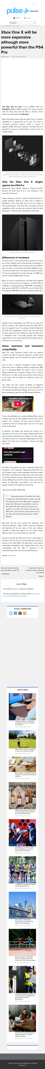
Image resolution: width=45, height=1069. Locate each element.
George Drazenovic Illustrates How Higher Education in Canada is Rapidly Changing (25, 1034)
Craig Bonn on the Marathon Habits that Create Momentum (25, 885)
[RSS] (24, 613)
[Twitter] (10, 613)
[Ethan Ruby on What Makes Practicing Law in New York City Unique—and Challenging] (22, 905)
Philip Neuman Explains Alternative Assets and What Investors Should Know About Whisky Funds (25, 811)
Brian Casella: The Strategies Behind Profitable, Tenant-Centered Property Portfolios (25, 774)
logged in (16, 589)
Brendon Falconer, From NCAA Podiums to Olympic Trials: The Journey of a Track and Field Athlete (25, 958)
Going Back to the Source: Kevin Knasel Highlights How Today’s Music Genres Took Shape (24, 849)
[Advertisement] (22, 81)
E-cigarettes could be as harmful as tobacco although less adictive (35, 570)
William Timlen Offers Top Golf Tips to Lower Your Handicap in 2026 (25, 750)
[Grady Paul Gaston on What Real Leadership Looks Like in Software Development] (22, 706)
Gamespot (11, 555)
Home (2, 26)
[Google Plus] (20, 613)
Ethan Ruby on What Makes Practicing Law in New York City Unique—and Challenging (24, 921)
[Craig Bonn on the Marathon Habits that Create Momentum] (22, 870)
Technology (16, 26)
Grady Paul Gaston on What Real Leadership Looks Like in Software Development (25, 723)
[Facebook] (15, 613)
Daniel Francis (6, 56)
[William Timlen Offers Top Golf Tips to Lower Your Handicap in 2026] (22, 739)
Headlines (8, 26)
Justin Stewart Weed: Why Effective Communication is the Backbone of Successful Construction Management (25, 996)
